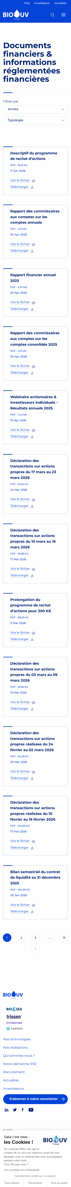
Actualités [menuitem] (60, 3)
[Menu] (63, 14)
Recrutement (14, 1072)
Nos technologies (17, 1039)
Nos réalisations (15, 1047)
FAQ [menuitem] (27, 3)
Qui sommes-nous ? (19, 1056)
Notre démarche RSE (20, 1064)
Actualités (11, 1080)
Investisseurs (13, 1088)
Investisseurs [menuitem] (42, 3)
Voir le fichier (20, 180)
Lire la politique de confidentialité (21, 1170)
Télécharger (19, 187)
